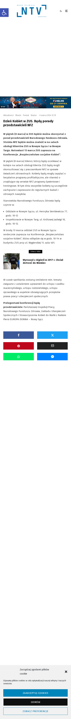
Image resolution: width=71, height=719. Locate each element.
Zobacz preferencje (35, 711)
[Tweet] (52, 335)
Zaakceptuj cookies (35, 693)
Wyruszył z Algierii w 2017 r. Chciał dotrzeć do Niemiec (43, 261)
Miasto (18, 115)
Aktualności (8, 115)
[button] (4, 12)
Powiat (26, 115)
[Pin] (18, 346)
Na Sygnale (28, 404)
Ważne (34, 115)
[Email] (52, 346)
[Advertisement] (35, 59)
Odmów (35, 702)
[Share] (18, 335)
